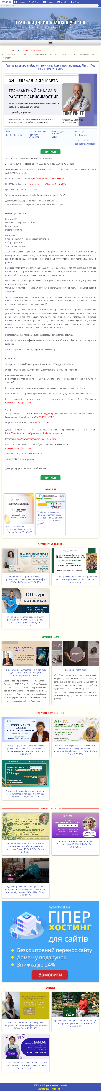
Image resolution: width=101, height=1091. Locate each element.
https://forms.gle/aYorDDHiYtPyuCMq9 (36, 417)
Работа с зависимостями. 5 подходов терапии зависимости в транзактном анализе (54, 413)
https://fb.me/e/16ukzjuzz (43, 422)
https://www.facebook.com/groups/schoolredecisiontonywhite (33, 433)
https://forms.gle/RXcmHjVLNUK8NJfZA (48, 184)
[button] (20, 2)
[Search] (99, 5)
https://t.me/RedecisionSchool (28, 453)
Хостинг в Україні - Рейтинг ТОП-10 (50, 1088)
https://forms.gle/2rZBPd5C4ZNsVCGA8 (47, 178)
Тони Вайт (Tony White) (14, 134)
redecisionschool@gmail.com (85, 143)
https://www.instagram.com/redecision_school (36, 438)
